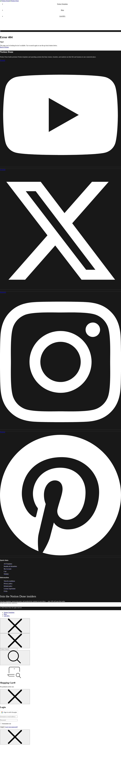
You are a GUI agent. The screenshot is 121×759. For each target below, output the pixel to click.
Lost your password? (11, 727)
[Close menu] (15, 625)
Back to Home (4, 47)
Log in (2, 727)
